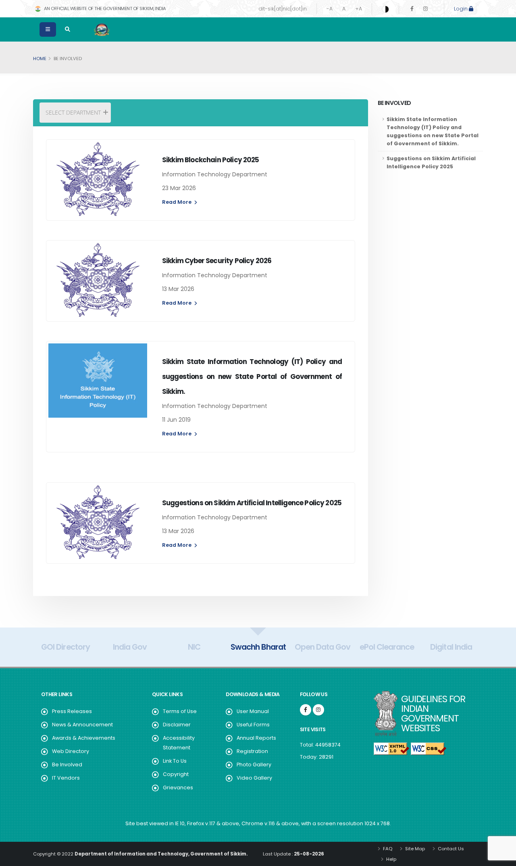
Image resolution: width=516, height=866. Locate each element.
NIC (194, 647)
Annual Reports (256, 737)
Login (461, 8)
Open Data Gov (322, 647)
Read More (177, 202)
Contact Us (450, 848)
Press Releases (72, 711)
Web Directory (70, 751)
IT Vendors (66, 777)
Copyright (176, 774)
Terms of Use (180, 711)
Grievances (178, 787)
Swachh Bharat (258, 647)
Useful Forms (253, 724)
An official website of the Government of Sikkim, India (104, 8)
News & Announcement (82, 724)
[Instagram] (425, 8)
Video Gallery (254, 777)
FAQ (387, 848)
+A (358, 8)
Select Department (73, 112)
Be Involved (67, 764)
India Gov (130, 647)
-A (330, 8)
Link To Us (175, 760)
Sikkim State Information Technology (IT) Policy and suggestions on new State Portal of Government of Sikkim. (433, 131)
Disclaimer (177, 724)
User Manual (253, 711)
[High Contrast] (385, 9)
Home (39, 58)
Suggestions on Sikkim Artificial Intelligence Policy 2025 (431, 162)
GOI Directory (65, 647)
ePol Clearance (387, 647)
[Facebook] (412, 8)
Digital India (451, 647)
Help (390, 859)
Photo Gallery (254, 764)
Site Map (414, 848)
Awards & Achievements (83, 737)
